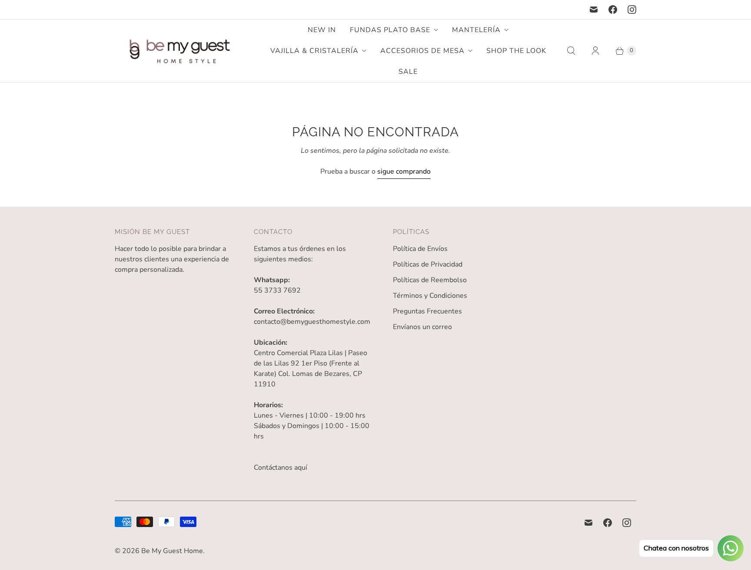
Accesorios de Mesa (422, 51)
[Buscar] (571, 50)
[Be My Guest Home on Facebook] (612, 9)
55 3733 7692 (277, 290)
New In (322, 30)
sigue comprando (404, 171)
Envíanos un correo (422, 327)
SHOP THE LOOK (516, 51)
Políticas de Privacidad (427, 264)
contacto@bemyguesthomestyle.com (312, 321)
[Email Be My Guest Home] (593, 9)
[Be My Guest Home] (180, 51)
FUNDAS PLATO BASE (390, 30)
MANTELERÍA (476, 30)
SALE (408, 71)
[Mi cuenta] (595, 50)
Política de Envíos (420, 249)
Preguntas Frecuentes (427, 311)
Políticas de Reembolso (430, 280)
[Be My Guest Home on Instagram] (631, 9)
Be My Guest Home (172, 551)
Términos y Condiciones (430, 295)
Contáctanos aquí (280, 467)
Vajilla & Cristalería (314, 51)
